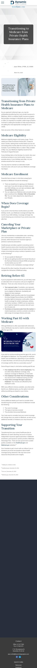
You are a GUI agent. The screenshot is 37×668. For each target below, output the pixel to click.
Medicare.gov (5, 445)
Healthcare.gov (20, 443)
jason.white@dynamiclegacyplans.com (18, 654)
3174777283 (20, 644)
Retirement (18, 665)
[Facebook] (17, 657)
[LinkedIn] (20, 657)
